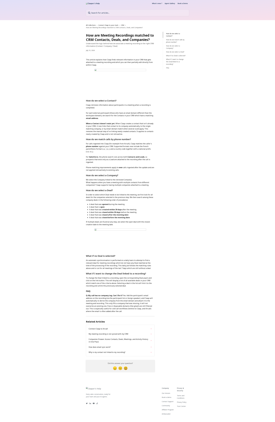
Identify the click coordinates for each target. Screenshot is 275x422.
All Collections (91, 25)
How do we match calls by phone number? (175, 41)
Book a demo (166, 397)
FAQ (167, 68)
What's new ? (157, 3)
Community (166, 406)
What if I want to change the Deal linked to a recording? (175, 61)
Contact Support (167, 401)
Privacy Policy (181, 402)
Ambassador (166, 414)
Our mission (166, 393)
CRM (122, 25)
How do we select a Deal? (175, 52)
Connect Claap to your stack (108, 25)
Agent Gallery (170, 3)
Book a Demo (183, 3)
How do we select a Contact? (173, 35)
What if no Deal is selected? (176, 56)
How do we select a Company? (173, 47)
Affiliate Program (168, 410)
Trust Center (181, 406)
